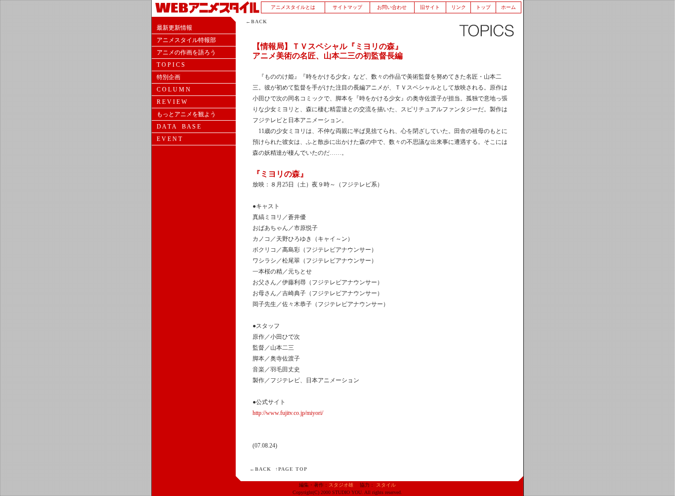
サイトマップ (347, 7)
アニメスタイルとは (293, 7)
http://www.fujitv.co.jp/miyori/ (288, 412)
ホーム (508, 7)
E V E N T (169, 138)
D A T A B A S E (179, 126)
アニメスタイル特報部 (186, 40)
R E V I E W (172, 101)
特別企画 (168, 77)
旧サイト (430, 7)
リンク (458, 7)
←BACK (256, 21)
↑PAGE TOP (291, 469)
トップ (483, 7)
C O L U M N (173, 89)
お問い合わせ (392, 7)
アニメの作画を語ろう (186, 52)
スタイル (386, 485)
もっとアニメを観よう (186, 114)
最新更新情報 (174, 27)
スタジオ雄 (341, 485)
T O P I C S (171, 64)
